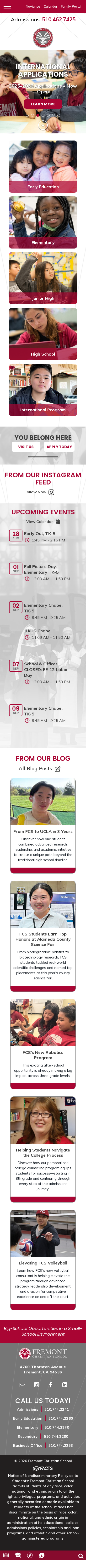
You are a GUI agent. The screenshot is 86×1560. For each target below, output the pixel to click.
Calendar (50, 6)
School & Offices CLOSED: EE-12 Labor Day (46, 669)
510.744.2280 (56, 1436)
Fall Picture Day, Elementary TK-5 (41, 569)
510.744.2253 (60, 1445)
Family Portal (71, 6)
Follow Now (36, 491)
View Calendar (39, 521)
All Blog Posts (36, 768)
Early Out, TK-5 (39, 533)
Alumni (18, 1555)
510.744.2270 (57, 1427)
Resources (6, 1555)
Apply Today (59, 446)
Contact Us (42, 1555)
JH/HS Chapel (37, 631)
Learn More (43, 104)
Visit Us (26, 446)
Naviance (33, 6)
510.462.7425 (58, 19)
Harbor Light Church (30, 1555)
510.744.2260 (60, 1418)
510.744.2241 (56, 1409)
